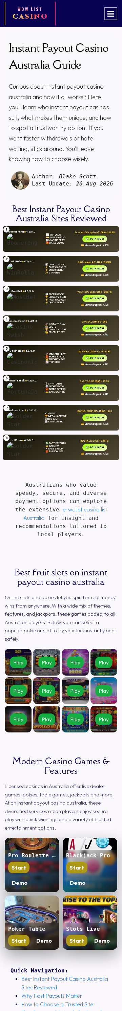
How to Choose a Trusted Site (57, 1004)
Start (19, 867)
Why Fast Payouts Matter (51, 995)
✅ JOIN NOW (94, 238)
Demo (19, 882)
